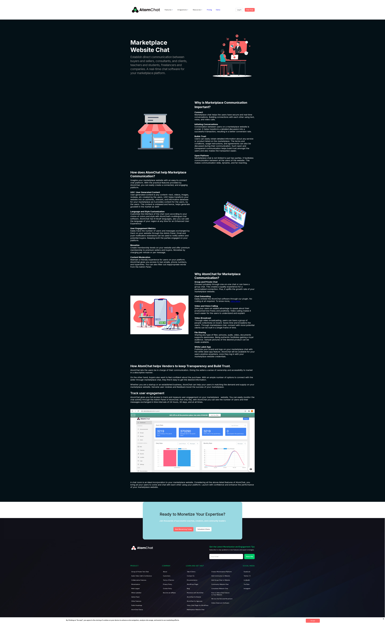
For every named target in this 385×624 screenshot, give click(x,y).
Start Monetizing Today (183, 529)
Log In (239, 10)
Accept (313, 620)
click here (235, 301)
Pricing (209, 10)
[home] (146, 10)
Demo (218, 10)
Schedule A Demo (204, 529)
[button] (169, 10)
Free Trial (249, 10)
